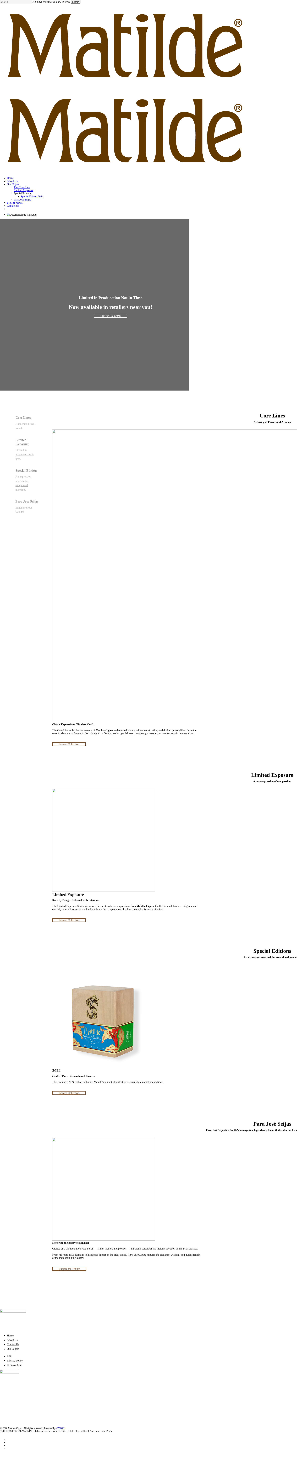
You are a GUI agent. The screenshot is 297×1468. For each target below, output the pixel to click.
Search (75, 2)
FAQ (9, 1356)
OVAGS (60, 1428)
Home (10, 1335)
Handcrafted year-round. (25, 426)
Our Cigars (13, 1348)
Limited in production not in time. (24, 454)
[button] (110, 316)
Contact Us (13, 1344)
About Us (12, 1340)
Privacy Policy (15, 1360)
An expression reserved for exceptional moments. (23, 483)
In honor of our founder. (23, 510)
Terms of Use (14, 1365)
